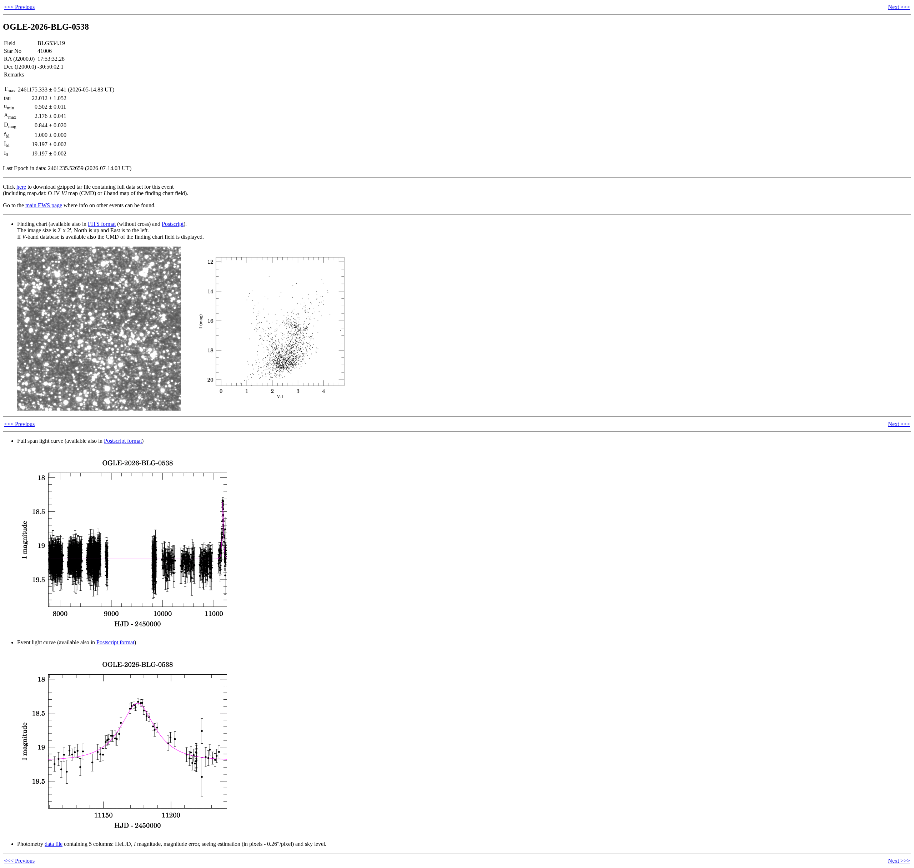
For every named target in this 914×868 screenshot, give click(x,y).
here (21, 187)
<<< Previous (19, 7)
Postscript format (123, 441)
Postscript (173, 224)
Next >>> (899, 7)
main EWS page (43, 205)
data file (53, 844)
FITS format (102, 224)
